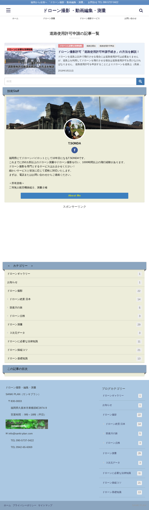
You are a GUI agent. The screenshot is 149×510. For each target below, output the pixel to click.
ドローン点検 (75, 316)
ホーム (15, 18)
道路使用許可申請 (107, 46)
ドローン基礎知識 (73, 358)
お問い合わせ (130, 18)
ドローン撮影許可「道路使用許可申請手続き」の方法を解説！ (99, 51)
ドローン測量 (49, 18)
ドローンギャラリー (73, 273)
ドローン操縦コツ (73, 350)
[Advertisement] (75, 234)
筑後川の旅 (75, 307)
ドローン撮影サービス (90, 18)
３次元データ (75, 332)
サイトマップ (45, 505)
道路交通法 (91, 46)
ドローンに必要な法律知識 (71, 46)
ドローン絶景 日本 (75, 299)
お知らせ (73, 282)
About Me (74, 195)
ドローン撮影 (73, 290)
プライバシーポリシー (24, 505)
